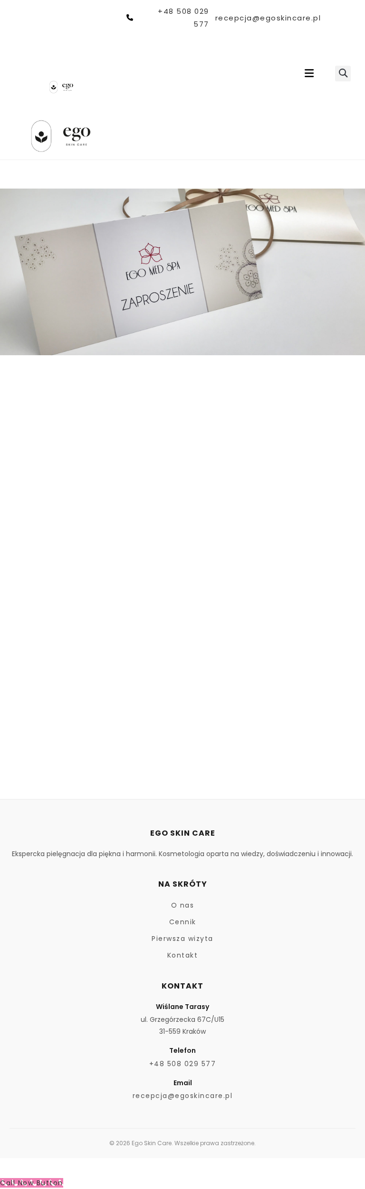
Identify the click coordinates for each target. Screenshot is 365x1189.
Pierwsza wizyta (182, 938)
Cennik (182, 922)
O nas (182, 905)
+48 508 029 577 (183, 17)
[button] (309, 73)
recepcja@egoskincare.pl (268, 18)
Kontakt (182, 955)
